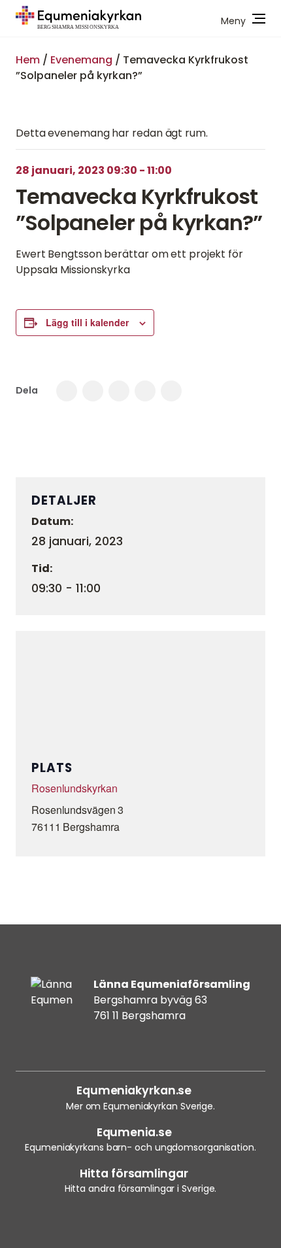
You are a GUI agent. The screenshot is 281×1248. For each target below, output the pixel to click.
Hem (28, 59)
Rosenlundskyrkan (74, 788)
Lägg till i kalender (87, 322)
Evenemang (81, 59)
